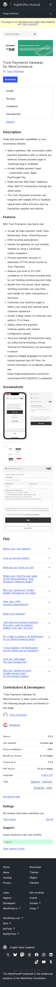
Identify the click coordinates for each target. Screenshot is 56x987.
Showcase (35, 867)
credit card (47, 782)
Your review (9, 819)
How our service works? (16, 558)
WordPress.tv (12, 908)
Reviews (10, 98)
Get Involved (37, 892)
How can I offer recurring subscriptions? (16, 603)
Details (10, 90)
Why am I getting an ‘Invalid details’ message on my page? (19, 591)
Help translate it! (30, 24)
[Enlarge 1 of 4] (22, 395)
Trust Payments (15, 71)
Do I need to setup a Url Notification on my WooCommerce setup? (23, 638)
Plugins (33, 877)
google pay (39, 788)
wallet (49, 788)
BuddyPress (11, 933)
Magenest (14, 725)
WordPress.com (13, 918)
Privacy (7, 882)
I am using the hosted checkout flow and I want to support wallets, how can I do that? (20, 625)
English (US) (47, 775)
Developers (9, 903)
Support (10, 121)
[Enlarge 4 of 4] (48, 469)
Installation (12, 106)
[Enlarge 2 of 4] (48, 395)
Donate (35, 903)
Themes (34, 872)
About (6, 867)
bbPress (9, 928)
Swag (34, 908)
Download (10, 79)
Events (33, 897)
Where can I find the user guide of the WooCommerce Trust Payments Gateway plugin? (20, 579)
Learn (6, 892)
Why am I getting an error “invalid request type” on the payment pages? (17, 673)
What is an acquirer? (14, 613)
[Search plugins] (35, 34)
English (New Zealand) (22, 947)
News (6, 872)
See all (49, 819)
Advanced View (11, 796)
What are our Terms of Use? (18, 567)
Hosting (7, 877)
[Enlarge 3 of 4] (22, 446)
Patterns (34, 882)
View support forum (13, 848)
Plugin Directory (11, 13)
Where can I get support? (17, 548)
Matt (7, 923)
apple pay (35, 782)
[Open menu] (51, 4)
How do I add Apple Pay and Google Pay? (15, 660)
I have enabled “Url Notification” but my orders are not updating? (21, 649)
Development (13, 114)
